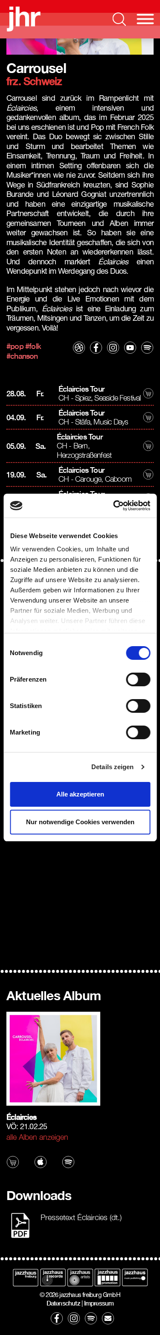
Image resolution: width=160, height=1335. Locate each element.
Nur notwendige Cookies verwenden (80, 822)
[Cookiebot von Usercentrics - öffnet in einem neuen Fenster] (114, 505)
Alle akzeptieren (80, 794)
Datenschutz (63, 1303)
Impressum (99, 1303)
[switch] (138, 679)
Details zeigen (112, 766)
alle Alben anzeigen (37, 1137)
